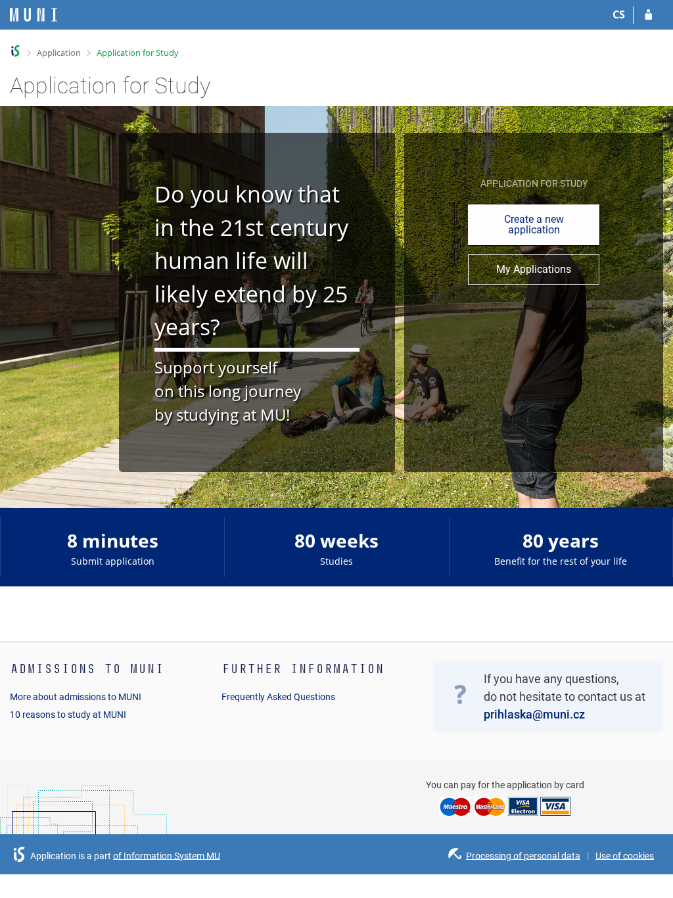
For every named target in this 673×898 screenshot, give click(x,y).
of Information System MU (166, 855)
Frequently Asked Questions (278, 697)
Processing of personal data (523, 855)
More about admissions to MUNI (75, 697)
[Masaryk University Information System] (33, 15)
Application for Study (138, 53)
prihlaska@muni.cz (534, 714)
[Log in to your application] (648, 15)
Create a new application (534, 224)
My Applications (533, 269)
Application (59, 53)
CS (619, 14)
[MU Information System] (15, 51)
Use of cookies (624, 855)
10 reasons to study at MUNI (68, 714)
